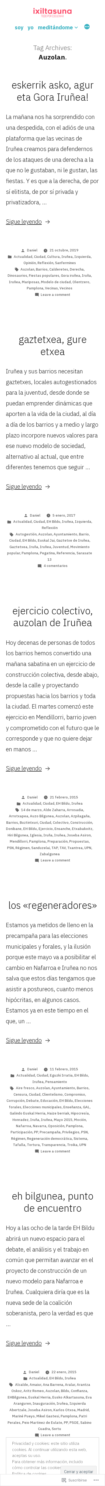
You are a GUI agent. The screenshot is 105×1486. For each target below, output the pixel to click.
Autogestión (26, 534)
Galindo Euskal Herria (28, 1113)
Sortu (56, 1429)
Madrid (83, 1410)
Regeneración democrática (49, 1138)
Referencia (66, 553)
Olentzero (80, 282)
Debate (32, 1100)
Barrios (42, 269)
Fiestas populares (44, 275)
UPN (87, 848)
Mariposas (30, 282)
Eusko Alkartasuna (68, 1397)
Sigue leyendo (24, 221)
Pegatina (47, 553)
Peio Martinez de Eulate (42, 1422)
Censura (20, 1094)
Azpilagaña (80, 816)
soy (19, 27)
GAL (86, 1107)
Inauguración (44, 1403)
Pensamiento (56, 1082)
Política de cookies (29, 1473)
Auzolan (27, 269)
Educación (49, 1100)
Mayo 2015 (63, 1119)
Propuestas (79, 841)
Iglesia (36, 835)
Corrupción (15, 1100)
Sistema (80, 1138)
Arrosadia (75, 810)
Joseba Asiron (79, 835)
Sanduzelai (40, 848)
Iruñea (67, 256)
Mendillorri (18, 841)
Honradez (20, 1119)
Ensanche (62, 828)
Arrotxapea (18, 816)
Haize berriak (58, 1113)
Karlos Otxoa (64, 1410)
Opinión (29, 263)
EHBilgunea (17, 1397)
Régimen (22, 848)
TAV (63, 848)
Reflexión (45, 263)
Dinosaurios (17, 275)
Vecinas (51, 288)
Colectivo (61, 822)
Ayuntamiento (65, 534)
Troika (72, 1144)
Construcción (81, 822)
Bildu (65, 1391)
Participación (21, 1132)
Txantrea (75, 848)
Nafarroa (23, 1126)
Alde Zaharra (54, 810)
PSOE (74, 1422)
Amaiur (35, 1384)
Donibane (14, 828)
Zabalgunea (50, 854)
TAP (54, 848)
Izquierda (82, 256)
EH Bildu (53, 521)
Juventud (61, 547)
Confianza (79, 1391)
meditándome (55, 27)
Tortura (33, 1144)
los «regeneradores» (52, 905)
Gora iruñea (70, 275)
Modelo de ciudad (56, 282)
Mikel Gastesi (47, 1416)
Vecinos (66, 288)
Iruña (86, 275)
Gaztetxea (18, 547)
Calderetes (58, 269)
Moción (80, 1119)
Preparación (57, 841)
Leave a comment (55, 294)
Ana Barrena (53, 1384)
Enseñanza (72, 1107)
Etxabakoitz (82, 828)
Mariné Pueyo (23, 1416)
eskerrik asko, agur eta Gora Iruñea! (53, 90)
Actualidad (23, 256)
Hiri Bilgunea (18, 835)
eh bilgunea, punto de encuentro (52, 1201)
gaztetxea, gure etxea (53, 345)
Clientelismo (52, 1094)
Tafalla (19, 1144)
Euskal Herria (39, 1397)
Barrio (84, 534)
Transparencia (53, 1144)
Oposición (56, 1126)
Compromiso (74, 1094)
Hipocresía (80, 1113)
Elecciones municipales (42, 1107)
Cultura (53, 256)
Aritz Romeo (33, 1391)
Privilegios (70, 1132)
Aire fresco (25, 1088)
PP (36, 1132)
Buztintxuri (29, 822)
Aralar (70, 1384)
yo (31, 27)
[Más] (87, 27)
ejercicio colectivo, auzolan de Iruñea (52, 616)
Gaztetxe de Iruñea (72, 540)
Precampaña (50, 1132)
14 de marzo (31, 810)
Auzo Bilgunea (42, 816)
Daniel (32, 250)
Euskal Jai (46, 540)
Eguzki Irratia (61, 1075)
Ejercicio (45, 828)
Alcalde (21, 1384)
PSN (10, 848)
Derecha (77, 269)
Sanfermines (65, 263)
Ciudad (40, 256)
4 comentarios (56, 565)
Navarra (39, 1126)
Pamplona (35, 288)
